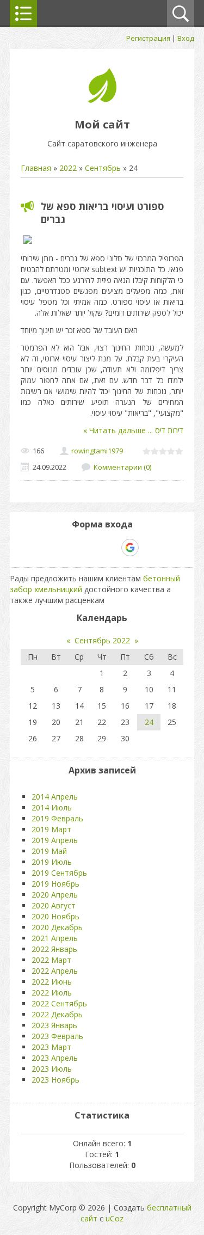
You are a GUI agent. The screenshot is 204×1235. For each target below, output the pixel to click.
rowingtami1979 (97, 451)
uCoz (114, 1218)
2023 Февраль (57, 1036)
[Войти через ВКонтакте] (74, 547)
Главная (36, 168)
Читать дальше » (114, 430)
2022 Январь (54, 949)
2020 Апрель (55, 894)
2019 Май (49, 851)
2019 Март (51, 829)
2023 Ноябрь (55, 1079)
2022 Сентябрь (59, 1003)
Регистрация (148, 38)
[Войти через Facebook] (92, 547)
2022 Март (51, 960)
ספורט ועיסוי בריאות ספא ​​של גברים (102, 213)
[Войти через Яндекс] (111, 547)
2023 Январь (54, 1025)
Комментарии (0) (122, 467)
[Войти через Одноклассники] (149, 547)
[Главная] (102, 100)
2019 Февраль (57, 818)
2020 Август (54, 905)
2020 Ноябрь (55, 916)
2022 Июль (52, 992)
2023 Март (51, 1047)
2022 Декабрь (57, 1014)
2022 (68, 168)
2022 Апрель (55, 971)
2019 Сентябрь (59, 873)
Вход (185, 38)
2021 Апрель (55, 938)
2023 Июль (52, 1069)
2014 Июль (52, 807)
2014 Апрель (55, 796)
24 (149, 722)
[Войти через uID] (55, 547)
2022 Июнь (52, 981)
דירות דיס (164, 430)
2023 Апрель (55, 1058)
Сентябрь (103, 168)
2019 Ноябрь (55, 883)
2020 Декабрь (57, 927)
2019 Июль (52, 862)
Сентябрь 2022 (102, 640)
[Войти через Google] (130, 547)
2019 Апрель (55, 840)
